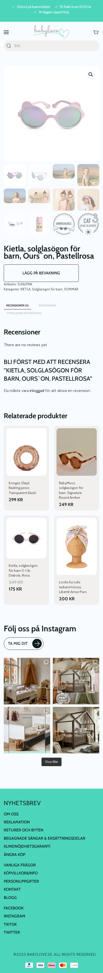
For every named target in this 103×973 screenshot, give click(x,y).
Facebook (14, 908)
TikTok (10, 924)
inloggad (37, 390)
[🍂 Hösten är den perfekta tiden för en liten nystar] (27, 681)
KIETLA (25, 289)
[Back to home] (51, 32)
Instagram (14, 916)
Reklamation (17, 822)
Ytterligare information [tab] (24, 313)
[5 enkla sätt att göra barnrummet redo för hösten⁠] (27, 730)
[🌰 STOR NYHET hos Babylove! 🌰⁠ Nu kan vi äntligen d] (76, 730)
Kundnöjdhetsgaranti (27, 846)
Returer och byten (23, 830)
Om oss (11, 814)
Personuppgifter (21, 881)
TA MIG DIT (18, 643)
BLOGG (10, 897)
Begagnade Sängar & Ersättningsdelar (44, 838)
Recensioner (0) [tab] (17, 305)
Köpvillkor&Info (21, 873)
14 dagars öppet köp (54, 12)
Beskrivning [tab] (47, 305)
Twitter (12, 932)
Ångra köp (14, 854)
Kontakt (12, 889)
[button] (6, 32)
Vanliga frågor (20, 865)
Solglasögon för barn (47, 289)
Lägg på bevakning (41, 273)
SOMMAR (71, 289)
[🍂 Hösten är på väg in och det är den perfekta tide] (76, 681)
